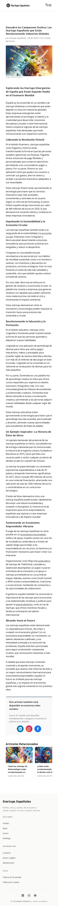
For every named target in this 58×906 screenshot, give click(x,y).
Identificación (8, 863)
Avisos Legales (9, 858)
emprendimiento (24, 604)
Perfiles (6, 823)
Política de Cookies (11, 882)
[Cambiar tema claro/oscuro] (47, 4)
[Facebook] (37, 728)
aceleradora (44, 560)
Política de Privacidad (12, 877)
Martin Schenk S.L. (24, 901)
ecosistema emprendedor (33, 534)
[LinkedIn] (22, 895)
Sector (5, 833)
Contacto (7, 853)
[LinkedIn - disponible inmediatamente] (20, 728)
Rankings (7, 838)
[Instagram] (29, 728)
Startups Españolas (17, 38)
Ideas (5, 828)
